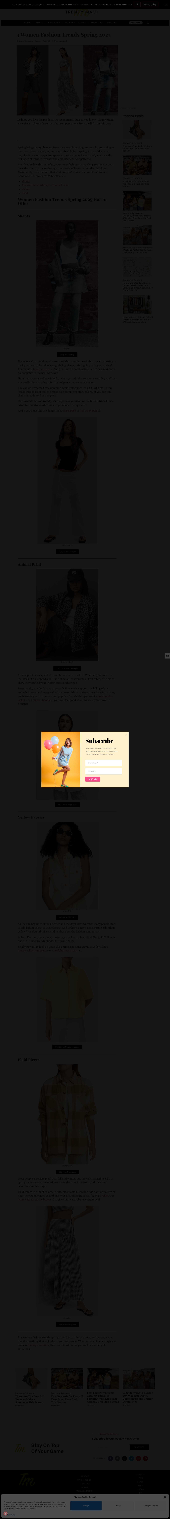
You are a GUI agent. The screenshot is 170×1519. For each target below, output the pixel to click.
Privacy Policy (10, 1515)
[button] (165, 1497)
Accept (86, 1506)
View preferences (150, 1506)
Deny (118, 1506)
